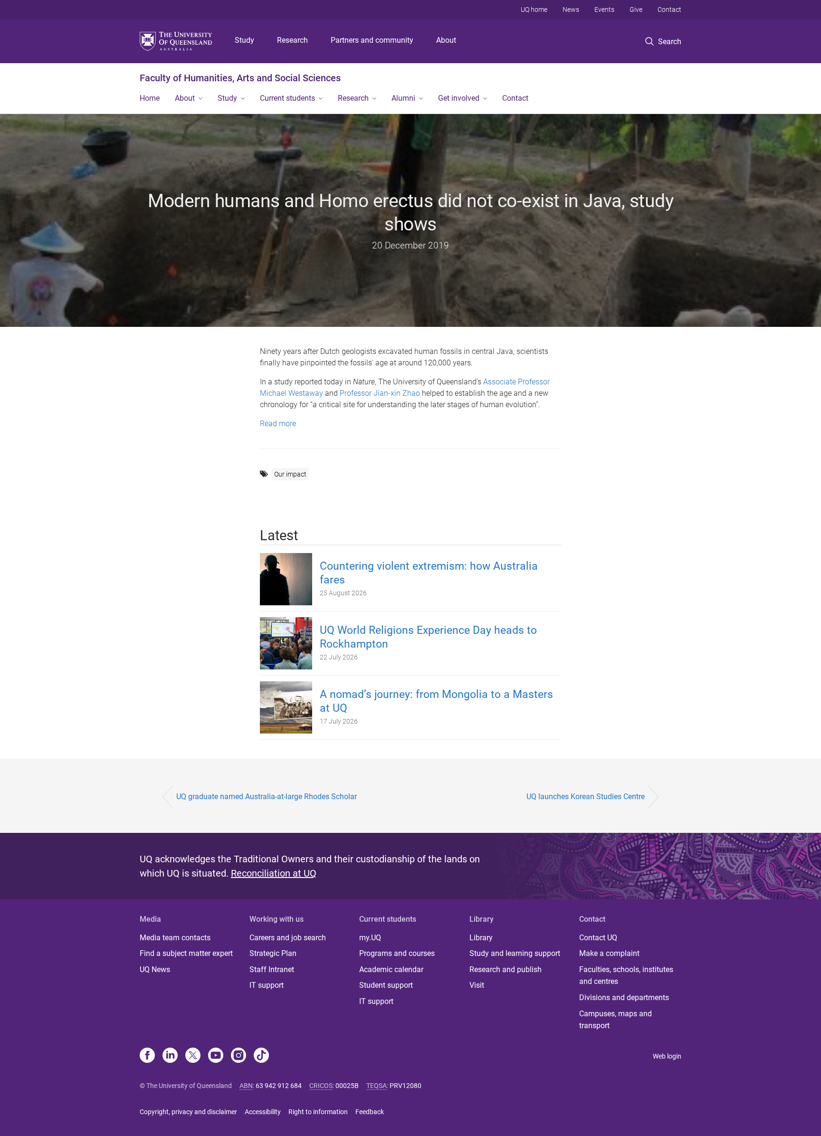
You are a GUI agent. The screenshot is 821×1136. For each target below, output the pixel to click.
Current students (287, 98)
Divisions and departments (624, 997)
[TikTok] (261, 1056)
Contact (669, 9)
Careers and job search (287, 937)
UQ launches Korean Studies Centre (585, 796)
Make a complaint (609, 953)
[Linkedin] (170, 1056)
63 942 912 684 (279, 1085)
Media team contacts (175, 937)
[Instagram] (238, 1056)
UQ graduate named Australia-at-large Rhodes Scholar (266, 796)
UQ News (155, 969)
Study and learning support (514, 953)
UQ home (534, 9)
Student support (386, 985)
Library (481, 937)
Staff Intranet (271, 969)
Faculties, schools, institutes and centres (626, 975)
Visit (476, 985)
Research (292, 40)
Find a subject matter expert (186, 953)
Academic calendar (391, 969)
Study (244, 40)
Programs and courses (397, 953)
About (446, 40)
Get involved (458, 98)
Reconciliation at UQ (273, 873)
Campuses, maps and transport (615, 1020)
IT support (266, 985)
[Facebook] (147, 1056)
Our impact (290, 474)
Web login (667, 1056)
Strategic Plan (272, 953)
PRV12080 (405, 1085)
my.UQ (370, 937)
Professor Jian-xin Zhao (380, 393)
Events (604, 9)
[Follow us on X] (192, 1056)
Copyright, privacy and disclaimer (188, 1112)
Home (150, 98)
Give (636, 9)
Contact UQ (598, 937)
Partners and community (372, 40)
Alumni (403, 98)
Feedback (369, 1112)
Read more (278, 423)
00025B (347, 1085)
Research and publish (505, 969)
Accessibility (263, 1112)
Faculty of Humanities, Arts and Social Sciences (240, 78)
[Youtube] (215, 1056)
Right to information (318, 1112)
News (571, 9)
